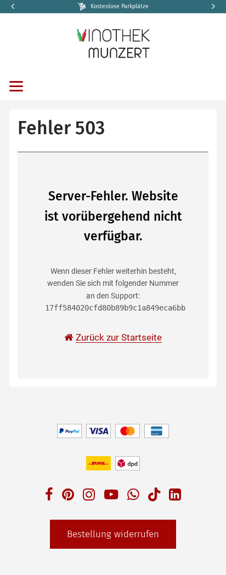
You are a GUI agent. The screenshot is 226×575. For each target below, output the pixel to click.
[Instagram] (89, 496)
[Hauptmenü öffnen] (16, 86)
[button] (212, 6)
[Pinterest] (68, 496)
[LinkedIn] (175, 496)
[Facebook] (49, 496)
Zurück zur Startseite (119, 337)
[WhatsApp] (133, 496)
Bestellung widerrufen (113, 534)
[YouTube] (111, 496)
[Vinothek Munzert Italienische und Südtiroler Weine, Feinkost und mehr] (113, 42)
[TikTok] (154, 497)
